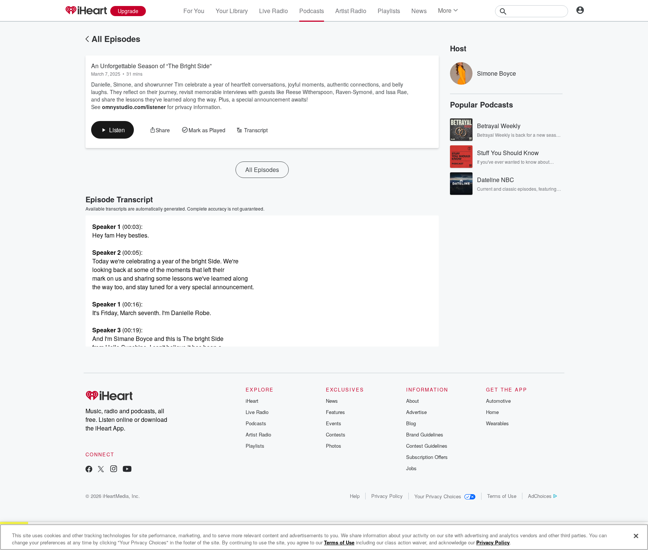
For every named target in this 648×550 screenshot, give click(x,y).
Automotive (498, 400)
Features (335, 411)
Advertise (416, 411)
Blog (411, 423)
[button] (112, 130)
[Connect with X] (101, 469)
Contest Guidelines (426, 445)
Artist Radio (350, 10)
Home (492, 411)
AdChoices (540, 495)
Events (333, 423)
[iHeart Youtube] (127, 469)
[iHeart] (85, 10)
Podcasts (311, 10)
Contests (335, 434)
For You (193, 10)
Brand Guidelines (424, 434)
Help (355, 495)
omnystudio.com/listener (134, 107)
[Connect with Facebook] (89, 469)
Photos (333, 445)
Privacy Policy (387, 495)
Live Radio (273, 10)
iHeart (252, 400)
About (412, 400)
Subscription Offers (427, 456)
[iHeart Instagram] (113, 469)
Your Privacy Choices (437, 496)
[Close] (636, 536)
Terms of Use (501, 495)
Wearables (497, 423)
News (419, 10)
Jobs (411, 468)
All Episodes (116, 39)
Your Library (232, 10)
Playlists (389, 10)
